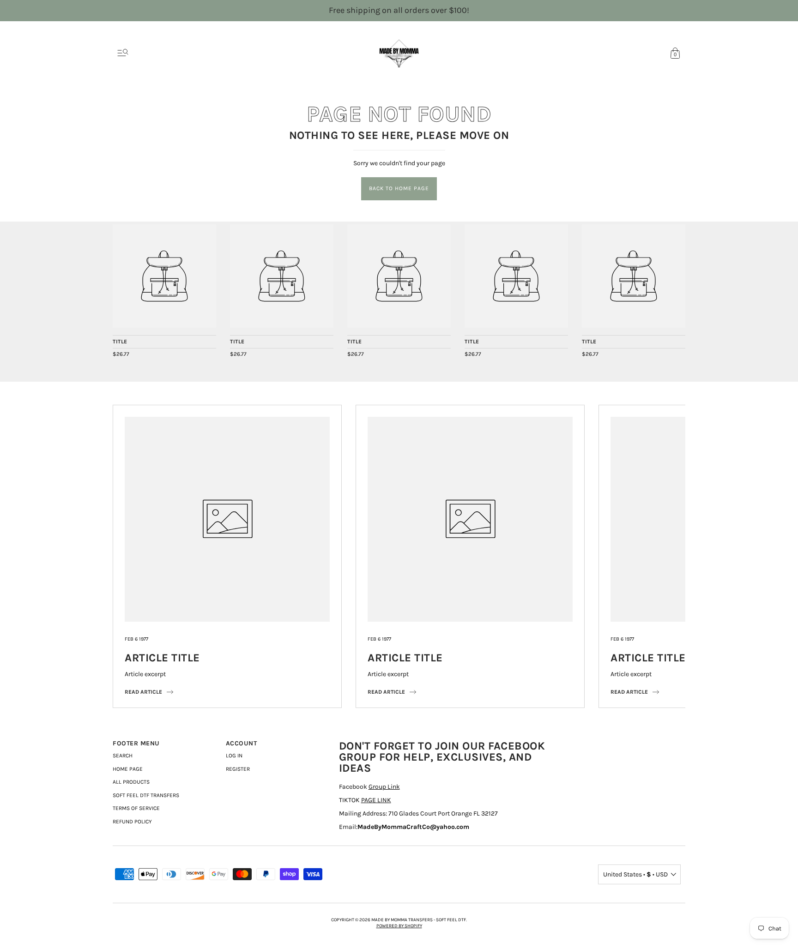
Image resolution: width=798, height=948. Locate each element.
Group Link (384, 787)
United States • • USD (635, 874)
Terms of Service (136, 808)
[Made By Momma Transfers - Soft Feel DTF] (164, 276)
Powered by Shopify (399, 926)
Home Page (128, 769)
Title (120, 341)
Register (238, 769)
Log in (234, 755)
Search (123, 755)
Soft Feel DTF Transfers (146, 795)
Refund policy (132, 821)
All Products (131, 782)
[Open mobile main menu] (122, 53)
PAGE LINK (376, 800)
